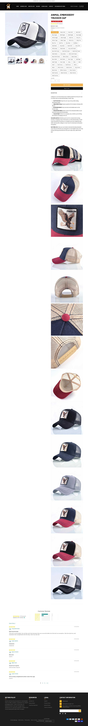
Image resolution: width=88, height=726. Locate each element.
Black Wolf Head (56, 56)
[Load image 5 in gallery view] (41, 60)
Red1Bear (76, 43)
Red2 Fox (71, 37)
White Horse (60, 67)
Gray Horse (77, 67)
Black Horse (69, 67)
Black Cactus (64, 72)
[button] (80, 6)
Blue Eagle (54, 35)
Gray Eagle (78, 35)
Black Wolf (62, 32)
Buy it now (66, 88)
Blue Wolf (70, 32)
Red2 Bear (54, 45)
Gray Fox (78, 37)
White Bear (54, 48)
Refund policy (21, 720)
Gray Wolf (77, 45)
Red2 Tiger (54, 62)
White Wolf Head (73, 54)
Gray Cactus (73, 70)
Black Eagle (63, 37)
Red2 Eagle (70, 35)
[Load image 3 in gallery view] (26, 60)
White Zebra (66, 56)
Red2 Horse (68, 64)
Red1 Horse (60, 64)
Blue (74, 62)
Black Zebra (74, 56)
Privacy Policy (47, 703)
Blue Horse (54, 70)
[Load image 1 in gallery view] (11, 60)
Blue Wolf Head (55, 51)
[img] (12, 627)
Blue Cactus (73, 72)
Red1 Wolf (78, 32)
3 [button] (44, 683)
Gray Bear (62, 45)
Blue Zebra (54, 59)
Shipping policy (41, 720)
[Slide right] (46, 60)
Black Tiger (63, 40)
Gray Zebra (63, 54)
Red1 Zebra (62, 59)
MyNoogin (15, 720)
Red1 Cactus (55, 72)
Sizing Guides (32, 703)
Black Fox (79, 40)
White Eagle (55, 37)
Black (53, 67)
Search (45, 701)
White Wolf (54, 32)
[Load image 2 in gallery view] (19, 60)
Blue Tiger (70, 59)
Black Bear (62, 48)
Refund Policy (47, 705)
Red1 (80, 62)
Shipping (53, 27)
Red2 (53, 64)
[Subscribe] (79, 710)
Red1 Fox (61, 43)
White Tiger (55, 40)
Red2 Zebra (54, 54)
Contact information (40, 721)
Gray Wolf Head (72, 48)
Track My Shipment (33, 705)
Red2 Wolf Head (76, 51)
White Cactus (63, 70)
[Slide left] (6, 60)
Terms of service (34, 720)
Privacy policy (27, 720)
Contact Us (31, 701)
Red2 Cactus (55, 75)
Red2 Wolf (70, 45)
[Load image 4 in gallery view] (34, 60)
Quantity (52, 78)
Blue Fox (54, 43)
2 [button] (42, 683)
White (75, 64)
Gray (69, 62)
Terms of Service (48, 707)
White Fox (71, 40)
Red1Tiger (78, 59)
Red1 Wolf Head (66, 51)
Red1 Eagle (62, 35)
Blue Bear (68, 43)
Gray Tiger (62, 62)
